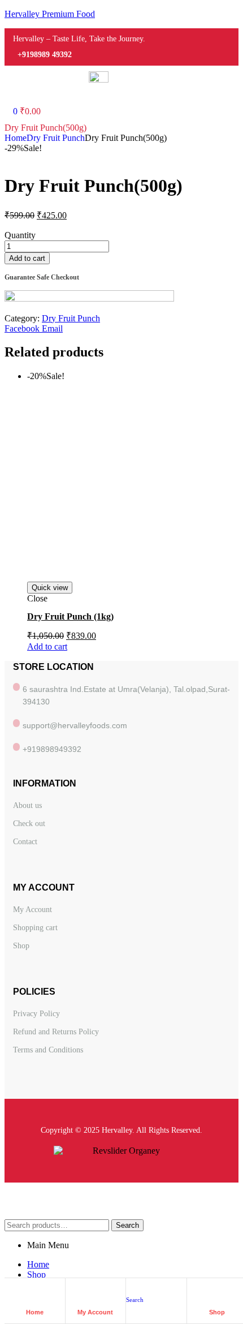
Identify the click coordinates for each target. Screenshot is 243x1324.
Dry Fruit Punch (56, 138)
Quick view (50, 587)
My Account (95, 1312)
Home (16, 138)
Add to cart (27, 258)
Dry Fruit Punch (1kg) (70, 616)
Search (127, 1225)
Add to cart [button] (47, 646)
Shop (217, 1312)
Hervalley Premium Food (50, 14)
